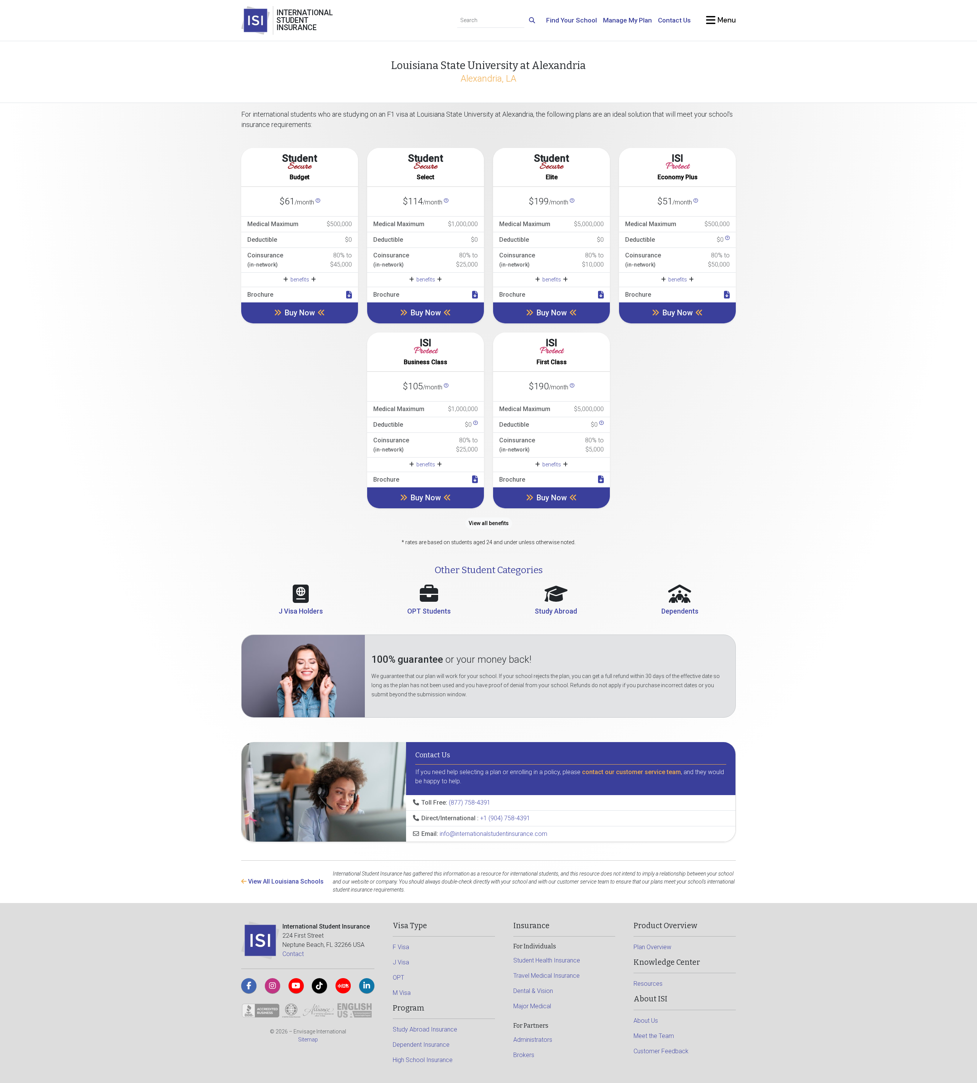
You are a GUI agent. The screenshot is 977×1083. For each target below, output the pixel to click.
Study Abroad (556, 611)
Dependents (679, 611)
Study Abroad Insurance (425, 1029)
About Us (646, 1020)
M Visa (402, 992)
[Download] (349, 294)
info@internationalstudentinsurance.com (493, 833)
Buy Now (300, 312)
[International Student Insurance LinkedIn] (366, 985)
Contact (293, 954)
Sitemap (308, 1039)
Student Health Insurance (546, 960)
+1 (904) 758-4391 (505, 818)
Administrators (532, 1039)
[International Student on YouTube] (296, 985)
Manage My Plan (627, 20)
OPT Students (429, 611)
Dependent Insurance (421, 1044)
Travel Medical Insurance (546, 975)
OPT (398, 977)
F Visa (401, 947)
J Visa (401, 962)
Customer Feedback (661, 1051)
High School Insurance (423, 1060)
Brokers (523, 1055)
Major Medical (532, 1006)
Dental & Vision (533, 991)
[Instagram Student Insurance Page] (272, 985)
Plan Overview (652, 947)
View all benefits (489, 523)
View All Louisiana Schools (285, 881)
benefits (299, 279)
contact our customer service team (631, 772)
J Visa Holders (301, 611)
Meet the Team (654, 1036)
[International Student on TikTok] (319, 985)
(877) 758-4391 (469, 802)
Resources (648, 983)
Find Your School (571, 20)
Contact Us (674, 20)
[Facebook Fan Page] (248, 985)
